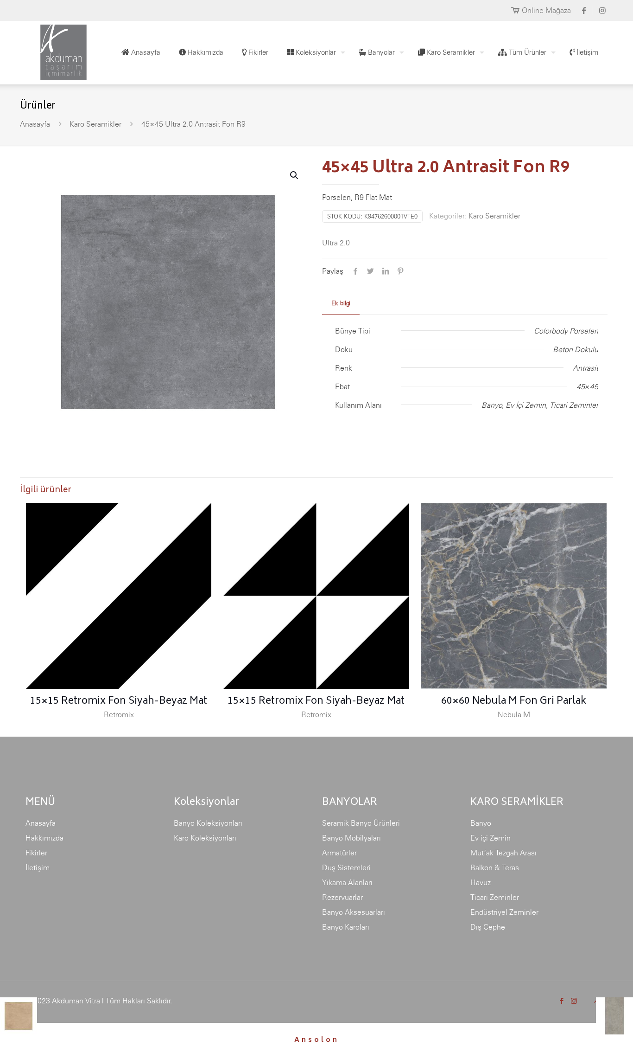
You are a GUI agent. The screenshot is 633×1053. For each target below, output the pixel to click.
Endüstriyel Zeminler (504, 912)
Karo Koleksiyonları (205, 838)
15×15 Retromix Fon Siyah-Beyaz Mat (118, 701)
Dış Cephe (487, 927)
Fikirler (36, 852)
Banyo (480, 823)
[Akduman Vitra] (56, 50)
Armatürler (339, 852)
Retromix (119, 714)
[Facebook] (561, 1001)
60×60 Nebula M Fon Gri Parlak (513, 701)
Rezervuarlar (342, 897)
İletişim (37, 867)
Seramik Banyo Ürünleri (361, 823)
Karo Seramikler (95, 124)
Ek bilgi (340, 303)
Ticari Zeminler (494, 897)
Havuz (480, 882)
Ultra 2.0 (336, 242)
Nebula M (514, 714)
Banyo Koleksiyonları (208, 823)
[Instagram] (574, 1001)
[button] (294, 175)
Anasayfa (35, 124)
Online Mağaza (546, 10)
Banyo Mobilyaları (351, 838)
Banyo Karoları (345, 927)
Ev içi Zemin (490, 838)
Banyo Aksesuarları (353, 912)
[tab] (341, 303)
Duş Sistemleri (346, 867)
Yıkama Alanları (347, 882)
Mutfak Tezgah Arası (503, 852)
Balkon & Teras (494, 867)
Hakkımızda (44, 838)
